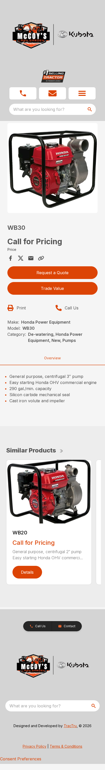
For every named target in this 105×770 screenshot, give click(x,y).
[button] (23, 93)
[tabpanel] (52, 169)
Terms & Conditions (66, 746)
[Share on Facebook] (10, 258)
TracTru (70, 726)
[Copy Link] (41, 258)
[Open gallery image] (52, 168)
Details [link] (27, 572)
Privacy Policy (34, 746)
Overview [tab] (52, 358)
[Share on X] (21, 258)
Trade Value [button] (52, 288)
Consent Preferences (20, 758)
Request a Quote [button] (52, 272)
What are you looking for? (38, 109)
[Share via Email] (31, 258)
